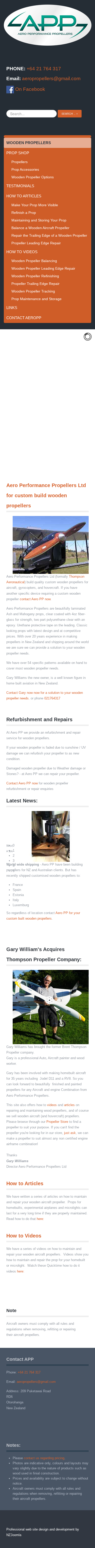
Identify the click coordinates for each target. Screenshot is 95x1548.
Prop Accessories (25, 169)
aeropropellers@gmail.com (51, 78)
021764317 (52, 698)
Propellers (19, 162)
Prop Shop (17, 153)
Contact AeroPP (23, 318)
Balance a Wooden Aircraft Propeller (40, 228)
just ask (70, 1133)
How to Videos (23, 1236)
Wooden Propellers (28, 143)
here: (40, 1219)
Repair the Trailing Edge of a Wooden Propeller (49, 235)
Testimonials (20, 186)
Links (11, 307)
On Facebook (29, 89)
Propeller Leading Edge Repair (36, 243)
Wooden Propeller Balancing (34, 261)
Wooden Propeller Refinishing (35, 276)
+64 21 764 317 (44, 68)
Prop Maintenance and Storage (36, 299)
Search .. (68, 113)
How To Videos (21, 252)
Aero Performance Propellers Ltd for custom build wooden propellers (46, 495)
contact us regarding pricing (44, 1458)
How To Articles (23, 196)
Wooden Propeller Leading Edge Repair (43, 268)
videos (52, 1105)
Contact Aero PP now (22, 783)
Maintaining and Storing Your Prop (38, 220)
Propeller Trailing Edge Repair (35, 284)
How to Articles (24, 1183)
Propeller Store (57, 1122)
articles (69, 1105)
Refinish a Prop (23, 213)
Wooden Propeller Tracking (33, 291)
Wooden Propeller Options (32, 177)
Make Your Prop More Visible (34, 205)
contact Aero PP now (35, 599)
